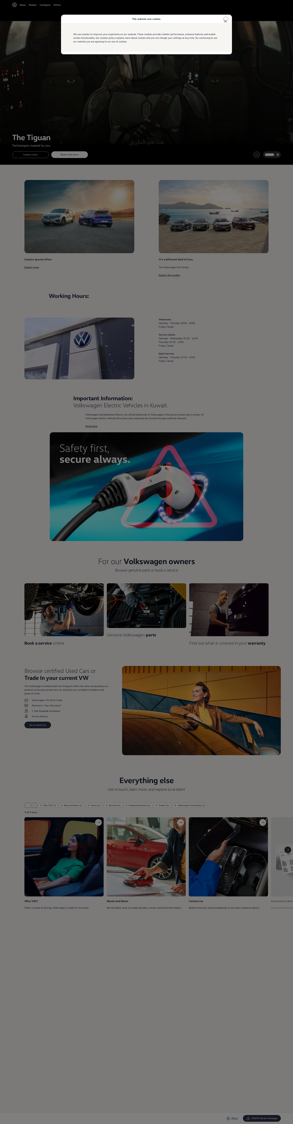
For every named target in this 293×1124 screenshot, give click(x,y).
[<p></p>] (225, 19)
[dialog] (146, 562)
